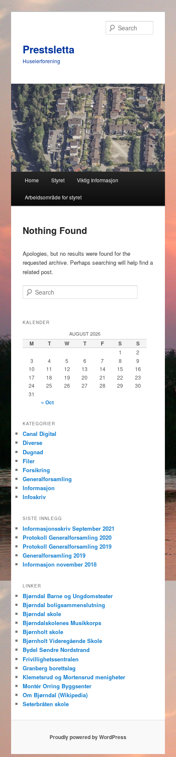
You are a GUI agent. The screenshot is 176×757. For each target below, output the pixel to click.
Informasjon (39, 488)
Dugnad (33, 452)
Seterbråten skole (46, 704)
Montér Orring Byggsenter (57, 686)
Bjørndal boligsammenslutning (64, 605)
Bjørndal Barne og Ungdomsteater (68, 596)
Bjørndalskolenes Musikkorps (62, 623)
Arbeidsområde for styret (53, 197)
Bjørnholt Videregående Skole (62, 641)
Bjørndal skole (42, 614)
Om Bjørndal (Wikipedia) (55, 695)
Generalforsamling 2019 (54, 555)
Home (32, 180)
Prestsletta (48, 49)
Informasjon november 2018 (60, 564)
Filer (29, 461)
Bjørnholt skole (43, 632)
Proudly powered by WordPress (88, 737)
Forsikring (36, 470)
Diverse (32, 442)
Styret (58, 180)
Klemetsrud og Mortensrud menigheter (74, 677)
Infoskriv (34, 497)
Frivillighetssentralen (51, 659)
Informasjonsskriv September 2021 (68, 528)
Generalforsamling (47, 479)
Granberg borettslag (49, 668)
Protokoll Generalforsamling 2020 (67, 537)
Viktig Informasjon (97, 180)
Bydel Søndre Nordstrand (56, 650)
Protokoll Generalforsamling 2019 (67, 546)
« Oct (47, 402)
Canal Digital (39, 434)
